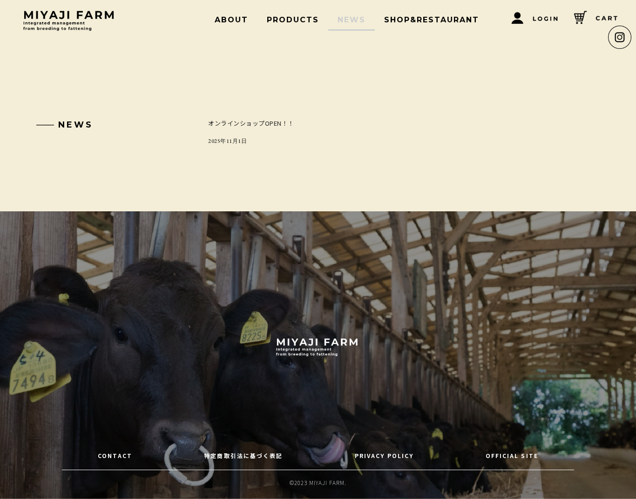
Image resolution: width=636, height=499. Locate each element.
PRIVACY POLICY (384, 455)
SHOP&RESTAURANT (431, 19)
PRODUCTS (293, 19)
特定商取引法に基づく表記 (243, 455)
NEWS (351, 19)
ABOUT (231, 19)
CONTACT (115, 455)
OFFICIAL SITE (512, 455)
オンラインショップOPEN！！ (251, 123)
